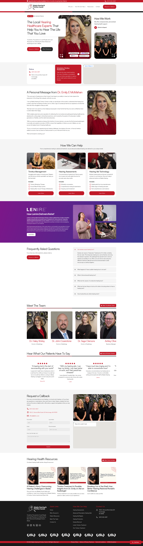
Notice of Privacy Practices (87, 542)
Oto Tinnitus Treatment (79, 528)
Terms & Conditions (100, 542)
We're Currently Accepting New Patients (48, 1)
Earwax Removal (77, 522)
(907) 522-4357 (111, 1)
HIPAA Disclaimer (111, 542)
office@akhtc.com (34, 416)
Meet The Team (54, 519)
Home (51, 510)
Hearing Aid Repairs (78, 516)
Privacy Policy (74, 542)
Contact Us (53, 522)
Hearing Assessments (78, 510)
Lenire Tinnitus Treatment (79, 525)
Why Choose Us (54, 513)
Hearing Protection (78, 519)
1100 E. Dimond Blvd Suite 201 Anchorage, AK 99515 (43, 412)
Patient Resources (54, 516)
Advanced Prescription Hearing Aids (82, 513)
